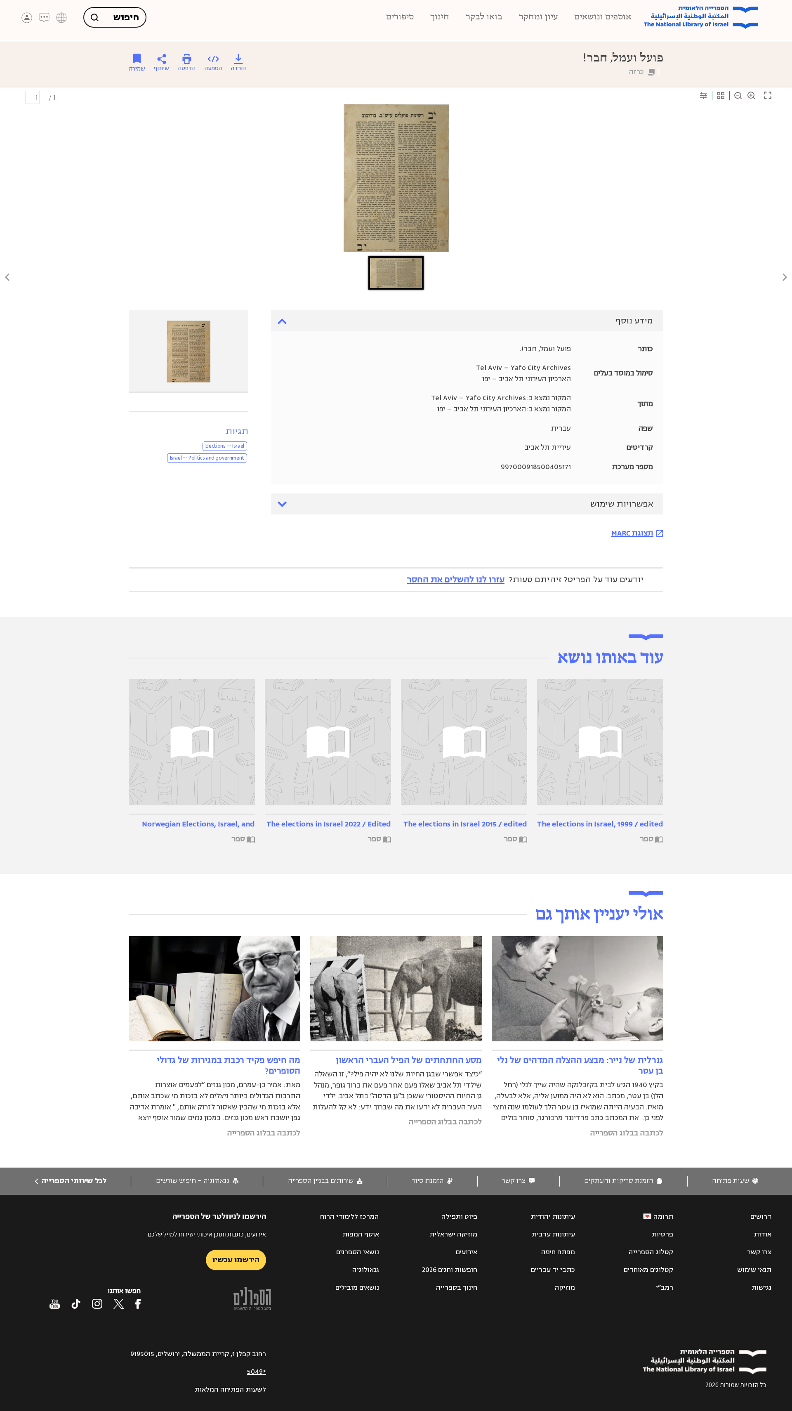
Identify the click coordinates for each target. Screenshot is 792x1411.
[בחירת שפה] (61, 17)
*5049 (256, 1372)
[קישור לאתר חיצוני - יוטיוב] (55, 1304)
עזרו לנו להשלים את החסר (455, 579)
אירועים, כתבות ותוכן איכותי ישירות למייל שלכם (207, 1234)
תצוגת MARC (632, 533)
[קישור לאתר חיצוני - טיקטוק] (76, 1304)
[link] (735, 1181)
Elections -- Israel (224, 446)
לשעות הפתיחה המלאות (230, 1389)
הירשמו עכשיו (235, 1259)
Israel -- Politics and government (207, 458)
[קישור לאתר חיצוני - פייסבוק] (138, 1304)
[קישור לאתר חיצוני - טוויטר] (118, 1304)
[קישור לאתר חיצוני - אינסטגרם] (97, 1304)
